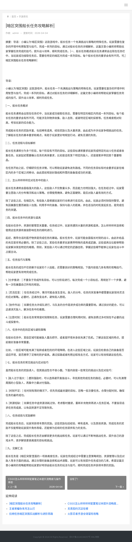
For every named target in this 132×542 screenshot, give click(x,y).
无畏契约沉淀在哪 (78, 508)
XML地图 (95, 537)
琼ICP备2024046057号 (79, 537)
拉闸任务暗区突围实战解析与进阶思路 (31, 513)
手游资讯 (23, 16)
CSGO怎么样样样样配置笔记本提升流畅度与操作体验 (94, 503)
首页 (14, 16)
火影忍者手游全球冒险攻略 (83, 513)
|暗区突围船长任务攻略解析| (25, 503)
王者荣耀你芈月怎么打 (22, 508)
